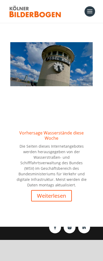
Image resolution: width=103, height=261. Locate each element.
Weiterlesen (51, 195)
